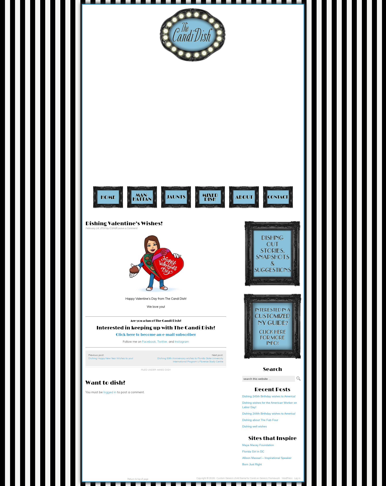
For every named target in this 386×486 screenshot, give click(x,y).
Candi (113, 228)
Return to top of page (137, 479)
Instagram (182, 341)
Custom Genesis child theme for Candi (236, 478)
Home (108, 197)
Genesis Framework (270, 478)
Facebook (149, 341)
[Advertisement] (320, 47)
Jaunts (176, 197)
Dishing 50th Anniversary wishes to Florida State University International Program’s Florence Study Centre (190, 360)
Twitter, (162, 341)
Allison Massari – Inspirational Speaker (267, 458)
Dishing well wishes (254, 426)
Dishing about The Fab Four (260, 420)
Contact (278, 197)
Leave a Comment (127, 228)
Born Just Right (252, 464)
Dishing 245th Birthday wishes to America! (269, 396)
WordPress (287, 478)
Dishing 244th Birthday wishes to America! (269, 413)
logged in (110, 392)
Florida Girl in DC (253, 451)
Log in (297, 478)
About (244, 197)
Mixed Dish (210, 197)
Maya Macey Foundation (258, 445)
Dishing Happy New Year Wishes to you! (110, 358)
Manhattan (142, 197)
